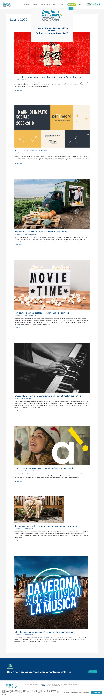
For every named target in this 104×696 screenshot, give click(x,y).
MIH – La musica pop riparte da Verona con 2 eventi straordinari (44, 632)
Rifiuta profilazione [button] (84, 692)
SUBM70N (44, 685)
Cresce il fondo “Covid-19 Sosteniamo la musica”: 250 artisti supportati (47, 396)
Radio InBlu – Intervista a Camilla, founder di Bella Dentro (40, 232)
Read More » (18, 90)
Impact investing (45, 4)
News (62, 4)
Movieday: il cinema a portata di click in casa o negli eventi (41, 313)
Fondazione (26, 4)
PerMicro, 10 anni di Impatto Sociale (31, 150)
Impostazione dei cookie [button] (71, 692)
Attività (35, 4)
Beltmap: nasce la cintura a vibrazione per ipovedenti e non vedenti (45, 526)
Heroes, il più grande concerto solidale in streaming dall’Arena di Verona (47, 77)
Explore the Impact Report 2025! (52, 33)
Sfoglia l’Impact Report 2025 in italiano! (52, 29)
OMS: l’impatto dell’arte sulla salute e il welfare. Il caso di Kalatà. (44, 468)
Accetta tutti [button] (96, 692)
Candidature (71, 4)
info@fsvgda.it (61, 688)
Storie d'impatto (19, 234)
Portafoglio (55, 4)
